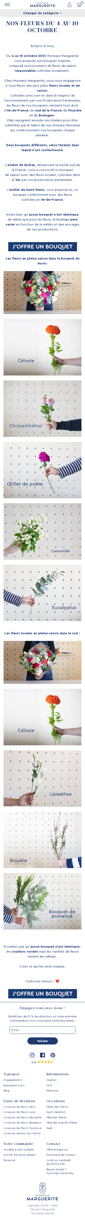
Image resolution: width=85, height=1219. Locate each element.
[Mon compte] (69, 5)
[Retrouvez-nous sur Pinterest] (53, 1055)
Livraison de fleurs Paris (20, 1107)
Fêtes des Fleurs (58, 1107)
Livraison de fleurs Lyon (20, 1112)
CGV (49, 1085)
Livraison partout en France (22, 1133)
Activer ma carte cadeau (20, 1155)
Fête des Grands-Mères (62, 1122)
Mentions (53, 1090)
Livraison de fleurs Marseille (22, 1117)
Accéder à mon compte (19, 1149)
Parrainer (10, 1160)
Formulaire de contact (61, 1155)
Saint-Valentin (56, 1112)
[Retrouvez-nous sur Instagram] (32, 1055)
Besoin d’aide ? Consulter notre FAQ (60, 1171)
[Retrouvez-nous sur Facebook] (42, 1055)
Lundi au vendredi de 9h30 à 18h (59, 1162)
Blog (6, 1090)
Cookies (52, 1080)
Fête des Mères (57, 1117)
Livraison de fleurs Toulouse (22, 1128)
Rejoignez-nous (14, 1085)
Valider (42, 1041)
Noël (49, 1128)
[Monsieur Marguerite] (42, 4)
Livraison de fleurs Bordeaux (22, 1122)
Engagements (13, 1080)
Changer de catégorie (41, 13)
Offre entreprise (57, 1149)
